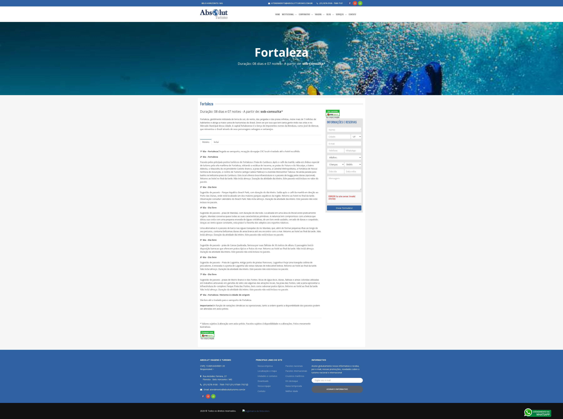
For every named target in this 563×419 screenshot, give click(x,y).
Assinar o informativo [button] (337, 389)
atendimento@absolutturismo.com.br (292, 3)
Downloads (263, 381)
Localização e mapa (267, 371)
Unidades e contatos (267, 376)
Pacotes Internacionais (296, 371)
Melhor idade (291, 391)
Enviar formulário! (344, 208)
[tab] (206, 142)
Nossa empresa (265, 366)
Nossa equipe (264, 386)
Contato (261, 391)
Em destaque (291, 381)
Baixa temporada (293, 386)
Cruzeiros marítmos (294, 376)
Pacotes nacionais (294, 366)
